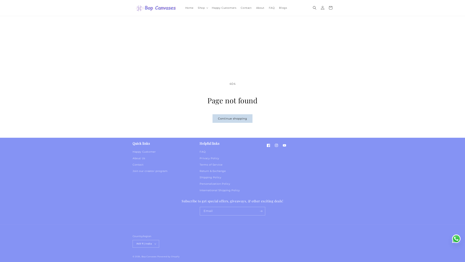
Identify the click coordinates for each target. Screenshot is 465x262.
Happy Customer (144, 151)
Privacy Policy (209, 158)
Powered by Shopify (168, 256)
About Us (139, 158)
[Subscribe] (261, 211)
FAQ (203, 151)
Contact (138, 164)
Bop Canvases (149, 256)
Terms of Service (211, 164)
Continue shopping (232, 118)
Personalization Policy (215, 183)
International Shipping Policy (220, 190)
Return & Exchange (213, 171)
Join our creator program (150, 171)
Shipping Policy (210, 177)
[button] (203, 8)
